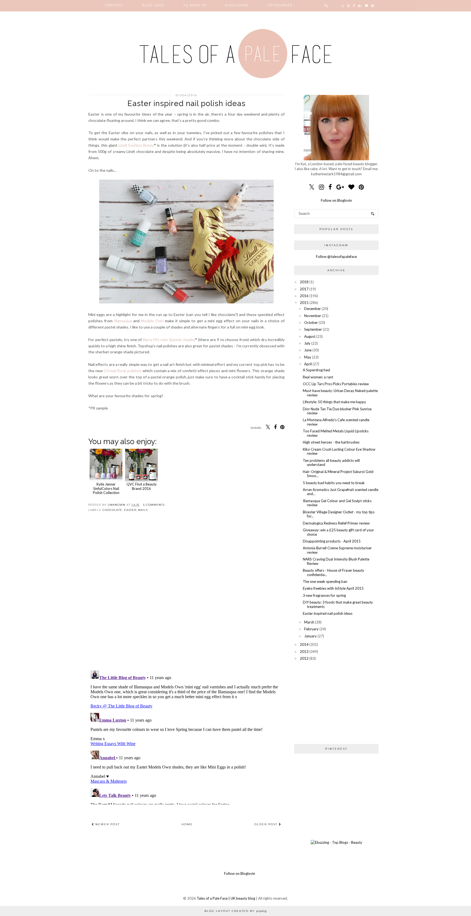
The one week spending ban (325, 581)
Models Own (152, 320)
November (312, 316)
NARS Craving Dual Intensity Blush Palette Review (336, 561)
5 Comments (154, 505)
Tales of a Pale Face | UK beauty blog (226, 898)
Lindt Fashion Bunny (136, 145)
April (308, 364)
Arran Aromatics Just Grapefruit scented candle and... (340, 491)
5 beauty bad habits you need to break (334, 483)
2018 (304, 282)
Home (187, 824)
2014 (304, 644)
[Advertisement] (336, 702)
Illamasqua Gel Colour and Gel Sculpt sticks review (337, 503)
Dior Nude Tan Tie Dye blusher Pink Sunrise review (337, 411)
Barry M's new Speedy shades (169, 339)
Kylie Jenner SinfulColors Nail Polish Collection (106, 488)
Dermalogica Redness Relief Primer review (336, 523)
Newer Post (107, 824)
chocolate (112, 510)
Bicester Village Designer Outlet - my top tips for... (339, 514)
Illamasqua (123, 320)
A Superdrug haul (316, 370)
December (312, 308)
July (307, 343)
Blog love (153, 5)
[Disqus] (186, 596)
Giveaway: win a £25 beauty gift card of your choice (338, 532)
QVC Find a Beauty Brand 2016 (141, 486)
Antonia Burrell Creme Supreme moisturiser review (337, 550)
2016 (304, 296)
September (313, 329)
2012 (304, 658)
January (310, 636)
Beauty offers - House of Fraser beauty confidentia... (333, 572)
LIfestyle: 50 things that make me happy (334, 402)
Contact (114, 5)
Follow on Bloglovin (336, 200)
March (309, 622)
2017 (304, 289)
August (309, 336)
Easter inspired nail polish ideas (327, 613)
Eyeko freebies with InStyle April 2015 (333, 588)
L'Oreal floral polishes (123, 370)
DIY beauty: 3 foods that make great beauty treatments (338, 604)
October (311, 322)
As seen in (194, 5)
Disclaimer (237, 5)
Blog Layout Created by (235, 911)
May (307, 357)
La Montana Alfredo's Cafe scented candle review (336, 422)
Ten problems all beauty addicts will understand (331, 462)
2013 (304, 651)
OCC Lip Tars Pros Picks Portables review (336, 384)
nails (143, 510)
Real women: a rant (318, 377)
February (311, 629)
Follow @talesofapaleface (336, 256)
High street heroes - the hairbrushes (331, 442)
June (308, 350)
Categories (280, 5)
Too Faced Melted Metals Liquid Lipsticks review (336, 433)
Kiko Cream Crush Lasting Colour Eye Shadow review (339, 451)
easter (130, 510)
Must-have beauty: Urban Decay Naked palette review (340, 392)
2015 (304, 302)
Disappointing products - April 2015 (332, 541)
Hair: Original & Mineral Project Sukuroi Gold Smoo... (338, 473)
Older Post (266, 824)
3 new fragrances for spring (324, 595)
